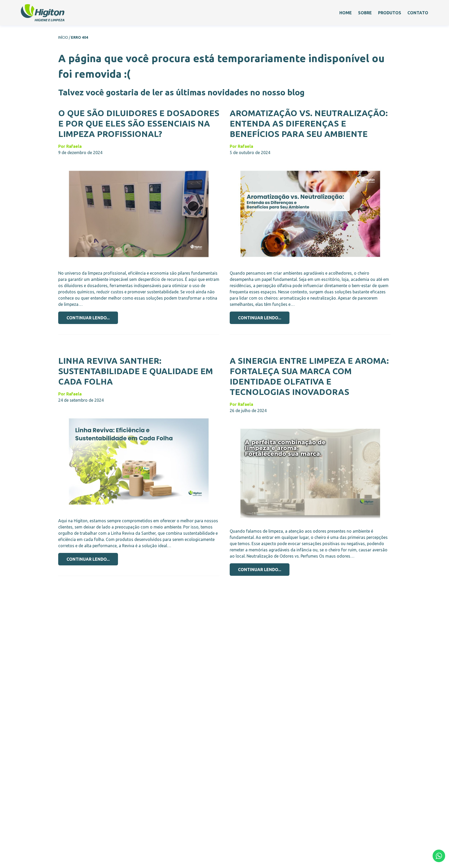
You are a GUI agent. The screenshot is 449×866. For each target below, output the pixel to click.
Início (63, 37)
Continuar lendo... (88, 317)
